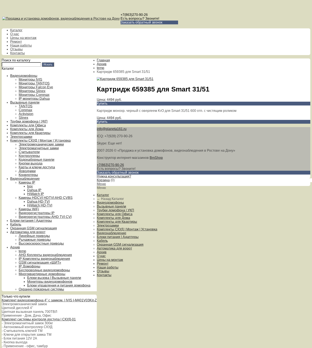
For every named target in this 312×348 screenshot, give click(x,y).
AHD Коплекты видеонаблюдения (45, 255)
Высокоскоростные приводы (41, 243)
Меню (101, 184)
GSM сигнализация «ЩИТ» (40, 262)
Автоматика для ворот (27, 232)
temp (22, 251)
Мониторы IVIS (30, 79)
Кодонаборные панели (36, 159)
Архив (15, 247)
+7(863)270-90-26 (134, 15)
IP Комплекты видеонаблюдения (44, 259)
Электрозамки (21, 137)
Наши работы (21, 45)
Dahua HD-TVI (38, 201)
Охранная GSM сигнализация (33, 228)
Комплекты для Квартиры (30, 133)
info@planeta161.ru (111, 129)
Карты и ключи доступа (37, 167)
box (30, 186)
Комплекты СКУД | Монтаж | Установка (40, 140)
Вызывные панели (24, 102)
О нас (14, 34)
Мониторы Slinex (32, 91)
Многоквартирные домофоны (42, 274)
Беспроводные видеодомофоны (44, 270)
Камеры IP (27, 182)
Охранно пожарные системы (41, 289)
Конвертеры (28, 175)
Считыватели (29, 152)
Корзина (103, 180)
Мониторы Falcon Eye (36, 87)
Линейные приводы (34, 236)
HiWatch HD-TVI (39, 205)
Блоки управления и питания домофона (58, 285)
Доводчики (27, 171)
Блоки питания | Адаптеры (31, 220)
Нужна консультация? (114, 176)
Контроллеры (29, 156)
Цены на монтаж (23, 38)
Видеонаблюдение (25, 178)
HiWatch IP (35, 194)
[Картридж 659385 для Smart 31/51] (125, 79)
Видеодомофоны (23, 76)
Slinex (23, 117)
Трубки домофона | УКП (29, 121)
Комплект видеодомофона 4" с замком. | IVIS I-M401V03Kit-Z (49, 300)
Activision (26, 114)
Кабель (15, 224)
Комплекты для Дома (27, 129)
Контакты (17, 53)
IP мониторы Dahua (34, 98)
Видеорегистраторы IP (37, 213)
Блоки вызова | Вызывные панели (54, 278)
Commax (25, 110)
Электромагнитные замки (39, 148)
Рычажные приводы (35, 239)
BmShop (156, 157)
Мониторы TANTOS (34, 83)
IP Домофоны (29, 266)
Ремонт (16, 41)
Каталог (16, 30)
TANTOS (25, 106)
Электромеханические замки (41, 144)
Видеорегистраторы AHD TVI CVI (45, 217)
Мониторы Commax (34, 95)
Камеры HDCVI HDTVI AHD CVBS (46, 198)
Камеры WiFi (29, 209)
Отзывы (16, 49)
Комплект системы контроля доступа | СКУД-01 (39, 319)
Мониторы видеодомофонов (49, 281)
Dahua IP (34, 190)
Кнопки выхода (30, 163)
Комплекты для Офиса (28, 125)
